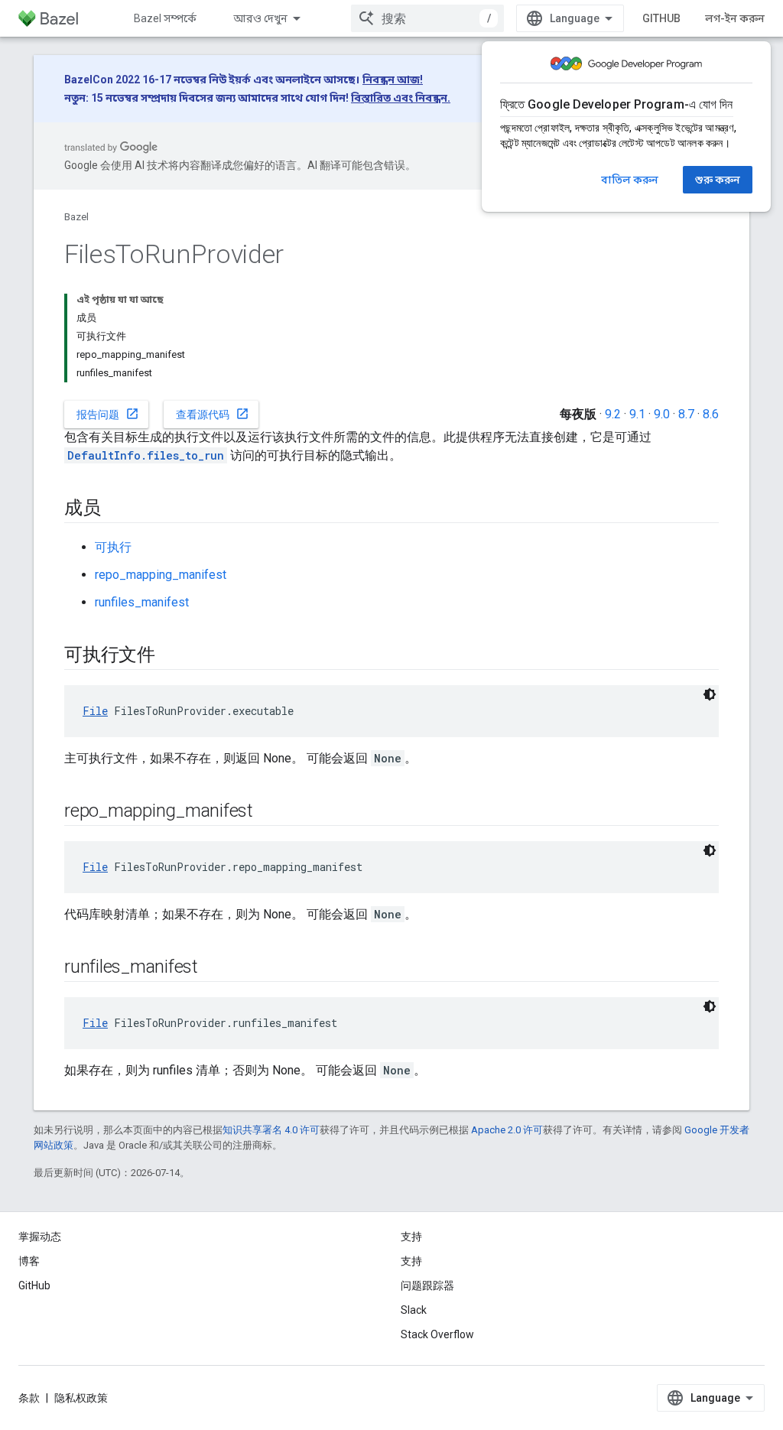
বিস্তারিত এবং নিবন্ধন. (400, 98)
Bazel (76, 217)
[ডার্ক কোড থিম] (709, 694)
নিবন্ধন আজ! (392, 79)
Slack (414, 1310)
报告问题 (107, 414)
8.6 (711, 414)
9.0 (662, 414)
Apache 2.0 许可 (507, 1130)
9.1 (637, 414)
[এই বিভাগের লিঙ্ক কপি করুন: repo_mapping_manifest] (268, 812)
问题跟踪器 (427, 1285)
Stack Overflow (437, 1334)
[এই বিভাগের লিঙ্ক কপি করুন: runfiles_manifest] (213, 968)
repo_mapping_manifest (160, 574)
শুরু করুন (717, 180)
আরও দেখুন (260, 18)
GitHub (661, 18)
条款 (29, 1398)
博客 (29, 1261)
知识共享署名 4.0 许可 (271, 1130)
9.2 (613, 414)
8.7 (686, 414)
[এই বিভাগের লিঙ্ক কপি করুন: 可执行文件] (170, 656)
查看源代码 (212, 414)
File (95, 711)
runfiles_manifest (142, 602)
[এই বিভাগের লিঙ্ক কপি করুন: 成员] (116, 509)
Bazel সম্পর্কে (165, 18)
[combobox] (427, 18)
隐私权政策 (81, 1398)
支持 (411, 1261)
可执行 (113, 547)
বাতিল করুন (629, 180)
